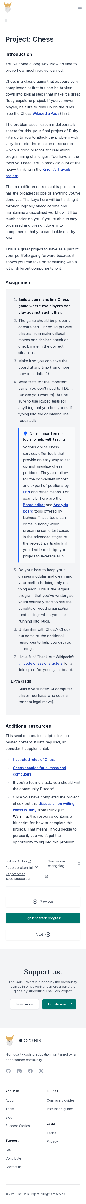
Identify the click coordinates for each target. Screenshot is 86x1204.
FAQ (9, 1150)
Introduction (19, 54)
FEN (26, 492)
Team (10, 1109)
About (10, 1100)
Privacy (52, 1141)
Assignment (19, 282)
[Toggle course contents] (7, 20)
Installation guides (60, 1109)
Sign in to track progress (43, 918)
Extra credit (21, 681)
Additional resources (28, 726)
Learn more (24, 1004)
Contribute (13, 1158)
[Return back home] (8, 7)
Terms (51, 1133)
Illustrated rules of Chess (34, 759)
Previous (47, 901)
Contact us (14, 1167)
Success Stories (18, 1126)
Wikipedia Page (46, 113)
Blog (9, 1117)
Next (39, 934)
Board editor (34, 504)
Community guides (61, 1100)
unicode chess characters (40, 663)
